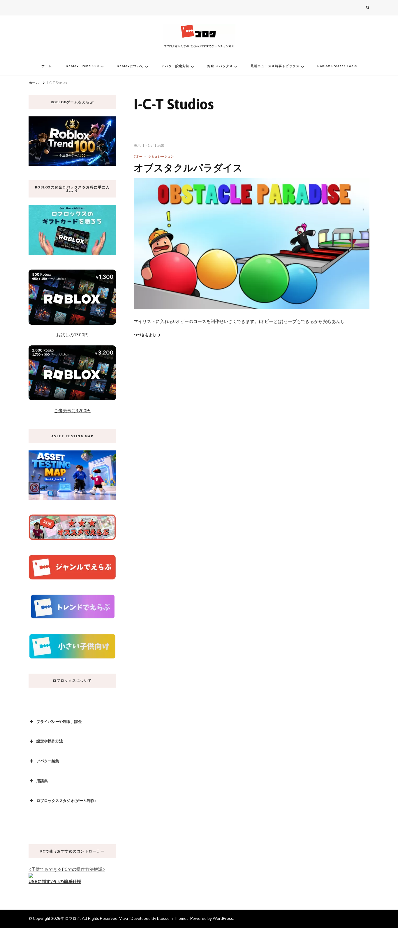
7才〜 (138, 157)
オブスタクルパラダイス (188, 167)
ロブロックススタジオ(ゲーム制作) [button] (66, 800)
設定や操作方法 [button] (49, 741)
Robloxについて (130, 66)
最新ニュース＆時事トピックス (275, 66)
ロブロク (72, 918)
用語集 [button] (42, 781)
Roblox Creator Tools (337, 66)
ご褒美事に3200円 (72, 411)
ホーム (46, 66)
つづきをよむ (145, 335)
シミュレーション (161, 157)
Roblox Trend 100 (82, 66)
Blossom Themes (173, 918)
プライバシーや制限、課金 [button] (59, 721)
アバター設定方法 (175, 66)
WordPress (223, 918)
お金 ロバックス (220, 66)
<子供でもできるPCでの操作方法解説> (67, 869)
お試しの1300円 (72, 335)
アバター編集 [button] (47, 761)
